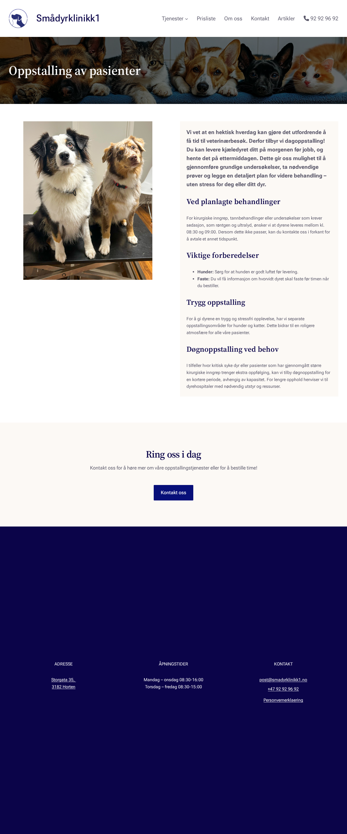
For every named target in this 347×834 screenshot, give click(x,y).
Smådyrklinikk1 (68, 18)
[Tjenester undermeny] (186, 18)
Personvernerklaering (283, 700)
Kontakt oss (173, 492)
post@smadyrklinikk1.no (283, 679)
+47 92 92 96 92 (283, 689)
